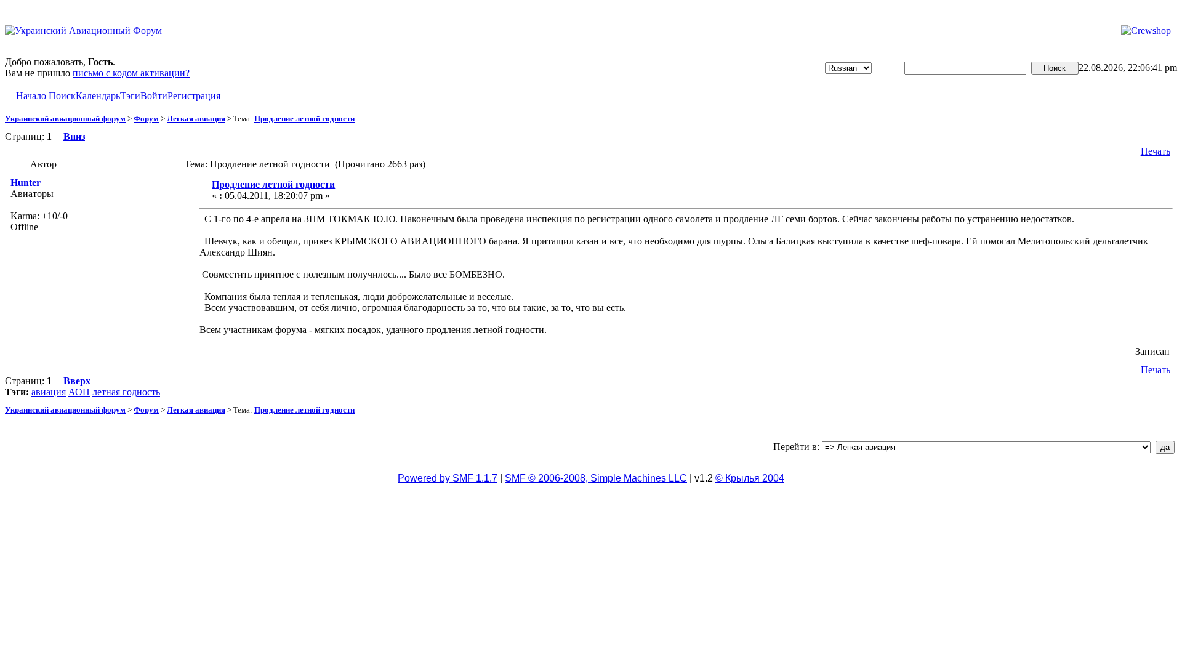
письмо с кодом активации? (131, 73)
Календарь (98, 96)
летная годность (126, 392)
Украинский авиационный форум (65, 118)
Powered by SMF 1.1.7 (447, 478)
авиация (48, 392)
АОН (79, 392)
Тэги (130, 96)
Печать (1155, 151)
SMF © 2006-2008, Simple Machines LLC (596, 478)
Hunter (25, 182)
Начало (31, 96)
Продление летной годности (304, 118)
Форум (146, 118)
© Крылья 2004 (749, 478)
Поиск (62, 96)
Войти (153, 96)
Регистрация (193, 96)
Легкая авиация (196, 118)
